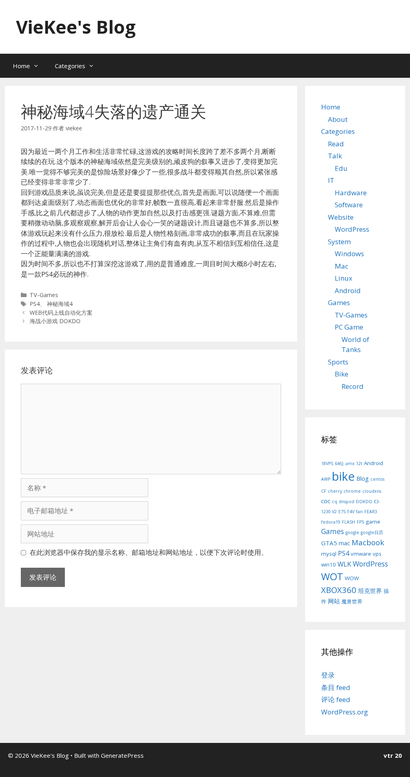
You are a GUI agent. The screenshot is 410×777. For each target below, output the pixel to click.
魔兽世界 (352, 601)
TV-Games (44, 295)
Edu (341, 168)
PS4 (35, 304)
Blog (362, 478)
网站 (334, 601)
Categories (70, 66)
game (373, 521)
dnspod (346, 501)
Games (339, 302)
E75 (342, 511)
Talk (335, 155)
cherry (335, 491)
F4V (350, 511)
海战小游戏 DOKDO (55, 321)
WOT (332, 576)
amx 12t (354, 463)
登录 (328, 675)
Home (21, 66)
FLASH (348, 522)
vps (377, 553)
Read (336, 143)
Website (341, 217)
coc (325, 501)
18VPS (327, 463)
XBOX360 (338, 589)
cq (334, 501)
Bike (341, 373)
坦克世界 (370, 591)
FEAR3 (370, 511)
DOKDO (364, 501)
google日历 (372, 532)
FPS (360, 522)
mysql (328, 553)
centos (377, 479)
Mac (341, 266)
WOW (352, 578)
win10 (328, 564)
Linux (343, 278)
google (352, 532)
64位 (339, 463)
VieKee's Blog (76, 26)
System (339, 241)
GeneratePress (122, 755)
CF (323, 491)
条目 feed (335, 687)
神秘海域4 (59, 304)
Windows (349, 253)
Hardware (351, 192)
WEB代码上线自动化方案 (61, 312)
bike (343, 476)
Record (353, 386)
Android (348, 290)
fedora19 (330, 522)
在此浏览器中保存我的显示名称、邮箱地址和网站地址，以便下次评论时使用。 (149, 552)
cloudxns (371, 491)
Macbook (368, 542)
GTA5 (329, 543)
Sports (338, 361)
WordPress (352, 229)
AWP (325, 479)
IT (331, 180)
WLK (344, 564)
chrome (352, 491)
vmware (361, 553)
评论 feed (335, 699)
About (338, 119)
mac (344, 543)
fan (359, 511)
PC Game (349, 327)
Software (349, 204)
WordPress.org (344, 711)
